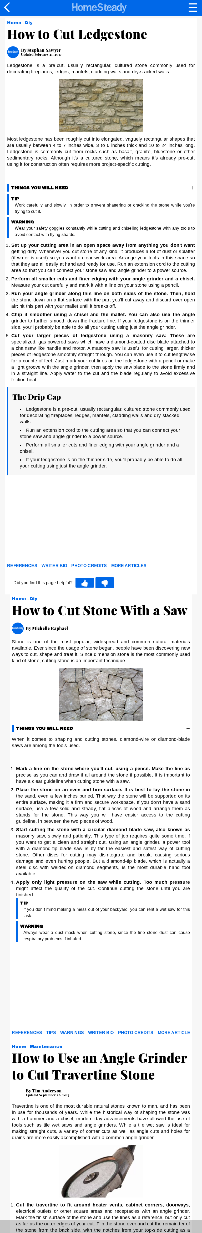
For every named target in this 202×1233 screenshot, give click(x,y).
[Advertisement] (54, 520)
